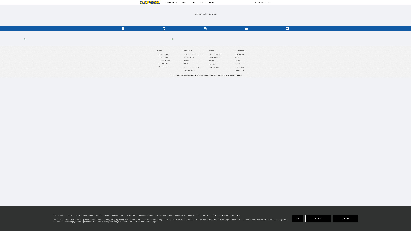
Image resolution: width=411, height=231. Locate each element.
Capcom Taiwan (164, 67)
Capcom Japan (164, 54)
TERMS (196, 75)
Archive (241, 54)
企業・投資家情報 (215, 54)
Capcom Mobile (189, 70)
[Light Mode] (262, 2)
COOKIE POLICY (222, 75)
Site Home (150, 2)
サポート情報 (239, 67)
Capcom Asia (163, 63)
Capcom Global (170, 2)
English (267, 2)
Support (211, 2)
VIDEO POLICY (213, 75)
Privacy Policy (219, 215)
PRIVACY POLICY (203, 75)
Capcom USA (163, 57)
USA (236, 54)
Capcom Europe (164, 60)
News (183, 2)
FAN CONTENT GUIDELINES (235, 75)
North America (189, 57)
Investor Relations (215, 57)
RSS (246, 51)
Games (192, 2)
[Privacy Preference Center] (297, 218)
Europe (186, 60)
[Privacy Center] (259, 2)
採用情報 (212, 64)
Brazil (237, 57)
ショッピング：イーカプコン (193, 54)
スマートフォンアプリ (191, 67)
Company (202, 2)
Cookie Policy (234, 215)
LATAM (237, 60)
